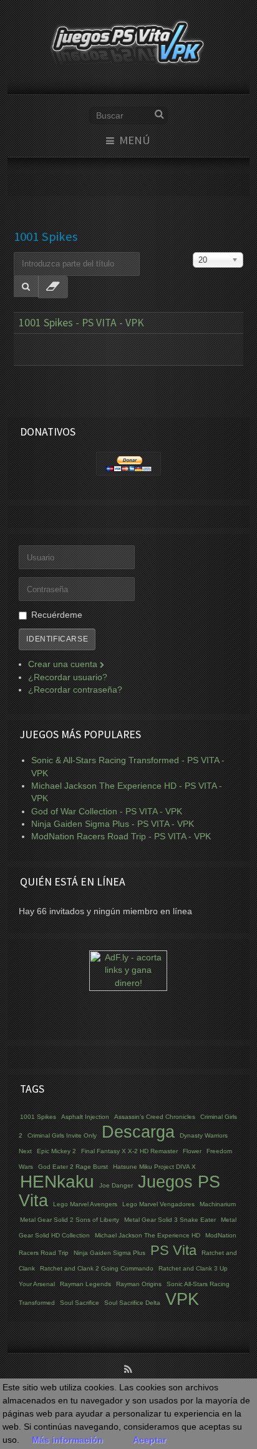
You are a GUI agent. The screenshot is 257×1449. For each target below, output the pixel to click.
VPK (182, 1299)
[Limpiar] (53, 287)
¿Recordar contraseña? (75, 690)
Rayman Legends (85, 1284)
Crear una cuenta (64, 664)
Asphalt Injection (85, 1116)
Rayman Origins (139, 1284)
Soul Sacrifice (79, 1302)
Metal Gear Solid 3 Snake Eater (170, 1219)
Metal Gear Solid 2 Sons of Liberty (69, 1219)
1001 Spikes (38, 1116)
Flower (192, 1151)
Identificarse (57, 639)
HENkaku (57, 1181)
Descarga (138, 1132)
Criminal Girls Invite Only (62, 1135)
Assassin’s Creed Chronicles (154, 1116)
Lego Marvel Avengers (85, 1204)
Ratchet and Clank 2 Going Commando (96, 1268)
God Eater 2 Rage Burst (73, 1166)
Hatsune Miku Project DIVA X (154, 1166)
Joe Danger (116, 1185)
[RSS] (128, 1370)
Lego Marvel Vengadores (158, 1204)
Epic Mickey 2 (56, 1151)
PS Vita (173, 1250)
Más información (67, 1440)
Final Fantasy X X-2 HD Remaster (129, 1151)
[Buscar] (26, 286)
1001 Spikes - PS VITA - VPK (81, 322)
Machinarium (218, 1204)
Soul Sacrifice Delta (132, 1302)
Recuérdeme (56, 615)
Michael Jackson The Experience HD (147, 1235)
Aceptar (149, 1440)
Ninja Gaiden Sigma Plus (109, 1252)
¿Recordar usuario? (67, 677)
